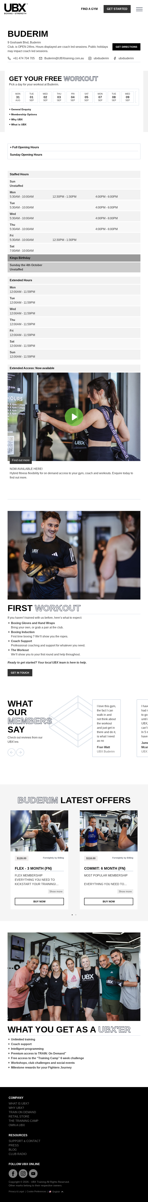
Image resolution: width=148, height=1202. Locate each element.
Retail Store (19, 1116)
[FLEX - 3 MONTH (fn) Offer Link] (39, 831)
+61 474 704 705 (24, 58)
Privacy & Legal (16, 1191)
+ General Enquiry (20, 109)
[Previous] (12, 752)
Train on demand (22, 1112)
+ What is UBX (17, 124)
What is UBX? (19, 1103)
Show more (55, 891)
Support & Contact (24, 1141)
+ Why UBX (16, 119)
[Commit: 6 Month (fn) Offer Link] (109, 831)
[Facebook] (13, 1173)
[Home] (16, 9)
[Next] (20, 752)
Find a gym (89, 8)
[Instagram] (23, 1173)
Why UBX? (16, 1107)
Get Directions (126, 46)
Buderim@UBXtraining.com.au (64, 58)
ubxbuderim (101, 58)
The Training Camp (23, 1120)
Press (14, 1145)
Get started (117, 8)
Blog (13, 1149)
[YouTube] (33, 1173)
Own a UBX (17, 1125)
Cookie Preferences (36, 1191)
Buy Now (39, 901)
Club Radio (18, 1154)
